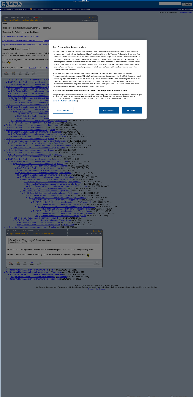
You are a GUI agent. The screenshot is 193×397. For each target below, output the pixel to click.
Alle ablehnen (109, 110)
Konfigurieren (63, 110)
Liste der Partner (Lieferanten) (65, 101)
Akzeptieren (132, 110)
